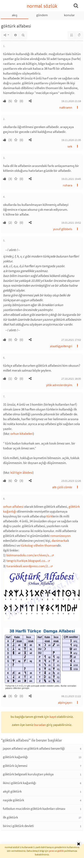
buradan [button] (40, 725)
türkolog (27, 545)
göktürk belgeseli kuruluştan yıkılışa (28, 774)
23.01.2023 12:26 (71, 481)
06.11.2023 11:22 (71, 696)
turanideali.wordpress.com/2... (28, 566)
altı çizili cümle (62, 487)
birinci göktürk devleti (18, 826)
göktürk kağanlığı (15, 757)
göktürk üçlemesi (15, 765)
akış (14, 15)
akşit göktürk (12, 791)
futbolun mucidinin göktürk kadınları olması (34, 808)
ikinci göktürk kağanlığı (19, 783)
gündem (42, 15)
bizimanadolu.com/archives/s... (28, 555)
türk (49, 516)
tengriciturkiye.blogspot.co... (27, 560)
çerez (51, 850)
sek (69, 146)
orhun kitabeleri (21, 433)
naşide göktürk (13, 800)
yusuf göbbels (62, 229)
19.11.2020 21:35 (71, 140)
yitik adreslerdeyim (59, 385)
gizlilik (60, 850)
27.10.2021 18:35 (71, 378)
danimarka (59, 540)
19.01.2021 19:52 (71, 222)
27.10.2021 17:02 (71, 340)
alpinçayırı (65, 702)
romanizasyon (60, 535)
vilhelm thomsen (45, 545)
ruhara (67, 185)
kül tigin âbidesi (21, 472)
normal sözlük (42, 6)
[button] (30, 101)
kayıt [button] (53, 717)
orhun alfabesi (13, 506)
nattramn (65, 107)
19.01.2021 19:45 (71, 179)
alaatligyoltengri (61, 346)
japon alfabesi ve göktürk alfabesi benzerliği (34, 748)
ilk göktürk (10, 817)
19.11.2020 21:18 (71, 101)
